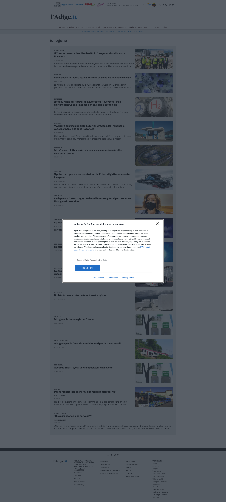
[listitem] (113, 260)
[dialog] (113, 251)
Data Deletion (98, 278)
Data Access (113, 278)
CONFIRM (87, 268)
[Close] (158, 224)
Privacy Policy (128, 278)
